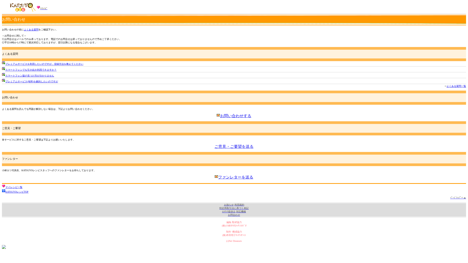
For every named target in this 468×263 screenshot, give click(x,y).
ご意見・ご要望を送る (234, 146)
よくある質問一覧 (456, 86)
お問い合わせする (235, 116)
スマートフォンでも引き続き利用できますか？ (31, 69)
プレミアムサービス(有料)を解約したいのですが (31, 81)
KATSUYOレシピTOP (17, 191)
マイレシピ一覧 (13, 187)
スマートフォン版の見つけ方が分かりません (29, 75)
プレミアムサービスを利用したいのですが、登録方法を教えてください (44, 64)
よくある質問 (31, 29)
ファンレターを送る (235, 177)
